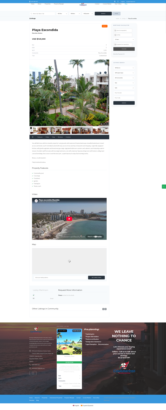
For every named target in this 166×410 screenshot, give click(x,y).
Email (51, 298)
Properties (47, 4)
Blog (126, 4)
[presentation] (103, 309)
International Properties (56, 397)
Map (53, 137)
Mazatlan (31, 400)
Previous (31, 130)
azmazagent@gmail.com (38, 368)
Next (106, 94)
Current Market (107, 4)
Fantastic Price (69, 356)
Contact (97, 4)
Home (32, 4)
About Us (37, 397)
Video (47, 137)
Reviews (60, 137)
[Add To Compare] (104, 124)
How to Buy (118, 4)
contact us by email (68, 295)
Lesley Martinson (40, 290)
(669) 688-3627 (36, 364)
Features (40, 137)
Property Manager (59, 4)
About (39, 4)
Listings (124, 18)
